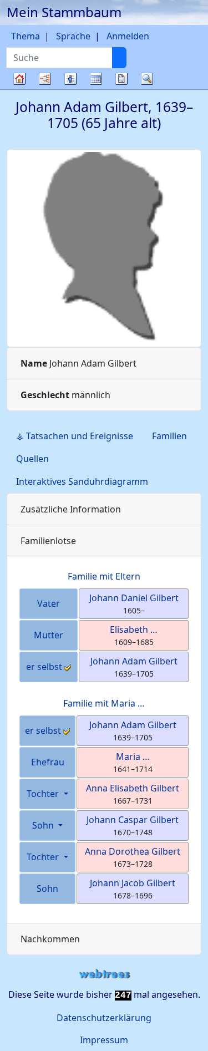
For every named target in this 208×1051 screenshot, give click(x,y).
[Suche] (119, 57)
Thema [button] (25, 36)
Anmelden (127, 36)
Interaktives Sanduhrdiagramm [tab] (82, 481)
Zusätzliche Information (71, 509)
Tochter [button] (44, 794)
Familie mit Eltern (104, 576)
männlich (65, 395)
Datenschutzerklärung (104, 1018)
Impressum (104, 1040)
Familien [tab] (169, 436)
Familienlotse (48, 541)
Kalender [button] (96, 78)
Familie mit (104, 703)
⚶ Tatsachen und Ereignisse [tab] (74, 436)
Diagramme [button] (45, 78)
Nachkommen (50, 939)
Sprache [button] (73, 36)
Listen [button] (70, 78)
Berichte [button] (121, 78)
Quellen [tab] (32, 459)
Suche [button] (147, 78)
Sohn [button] (44, 825)
